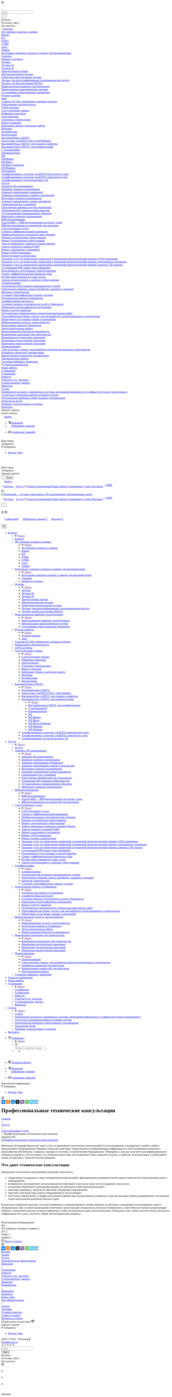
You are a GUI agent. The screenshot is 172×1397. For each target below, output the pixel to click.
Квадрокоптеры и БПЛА (36, 690)
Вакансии (7, 1282)
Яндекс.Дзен (15, 452)
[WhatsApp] (27, 1102)
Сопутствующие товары (35, 656)
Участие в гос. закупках (15, 1275)
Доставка (6, 1309)
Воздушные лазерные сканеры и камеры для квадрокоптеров (56, 575)
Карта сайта (8, 1297)
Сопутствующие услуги (35, 811)
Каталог (19, 538)
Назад (21, 535)
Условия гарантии (11, 1312)
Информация (8, 1285)
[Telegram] (36, 1102)
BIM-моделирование (33, 796)
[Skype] (32, 1102)
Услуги (19, 747)
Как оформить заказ (12, 1300)
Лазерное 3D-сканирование (37, 756)
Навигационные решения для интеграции (46, 620)
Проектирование (31, 959)
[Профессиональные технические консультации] (29, 1139)
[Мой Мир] (13, 1102)
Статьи (19, 1013)
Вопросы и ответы (12, 1318)
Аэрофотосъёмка (31, 871)
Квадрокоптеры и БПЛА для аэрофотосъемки (54, 705)
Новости (6, 1272)
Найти (6, 1352)
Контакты (7, 1294)
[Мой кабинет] (2, 509)
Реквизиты (7, 1291)
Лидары (26, 590)
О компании (22, 989)
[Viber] (22, 1102)
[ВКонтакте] (3, 1102)
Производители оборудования (18, 1260)
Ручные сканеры (31, 635)
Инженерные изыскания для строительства (46, 941)
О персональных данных (15, 1278)
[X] (17, 1102)
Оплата (5, 1306)
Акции (5, 1254)
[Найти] (4, 16)
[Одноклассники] (8, 1102)
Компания (7, 1263)
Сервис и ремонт (11, 1315)
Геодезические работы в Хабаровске (42, 892)
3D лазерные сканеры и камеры (40, 547)
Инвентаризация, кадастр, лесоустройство (46, 923)
